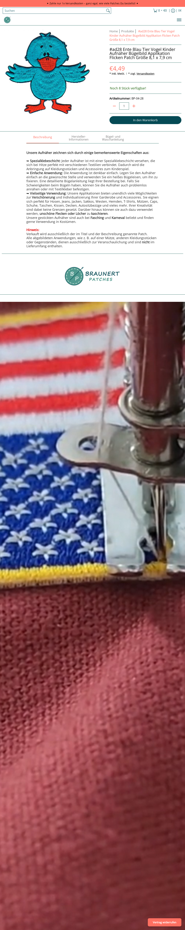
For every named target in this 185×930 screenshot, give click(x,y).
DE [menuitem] (180, 10)
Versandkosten (145, 73)
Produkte (127, 31)
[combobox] (54, 11)
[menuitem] (159, 11)
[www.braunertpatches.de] (7, 19)
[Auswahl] (134, 106)
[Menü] (179, 19)
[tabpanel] (92, 195)
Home (113, 31)
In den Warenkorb (145, 120)
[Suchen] (108, 11)
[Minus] (114, 106)
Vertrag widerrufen (164, 922)
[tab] (42, 138)
